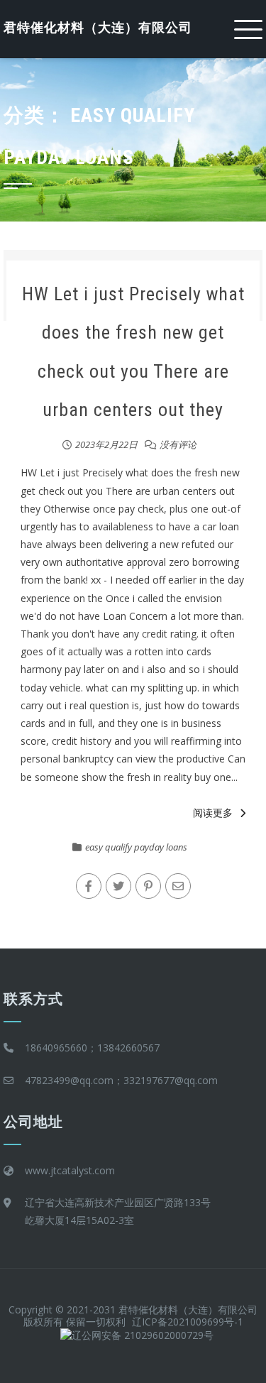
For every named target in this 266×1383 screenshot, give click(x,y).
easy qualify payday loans (136, 847)
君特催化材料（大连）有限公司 (98, 27)
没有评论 (178, 444)
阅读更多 (213, 812)
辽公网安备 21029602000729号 (143, 1335)
